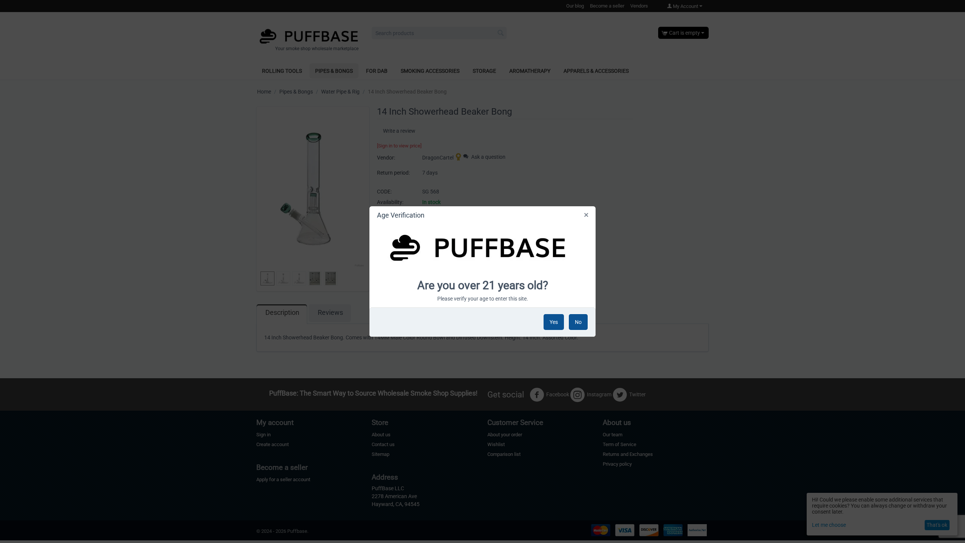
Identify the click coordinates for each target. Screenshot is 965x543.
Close (587, 216)
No (578, 322)
